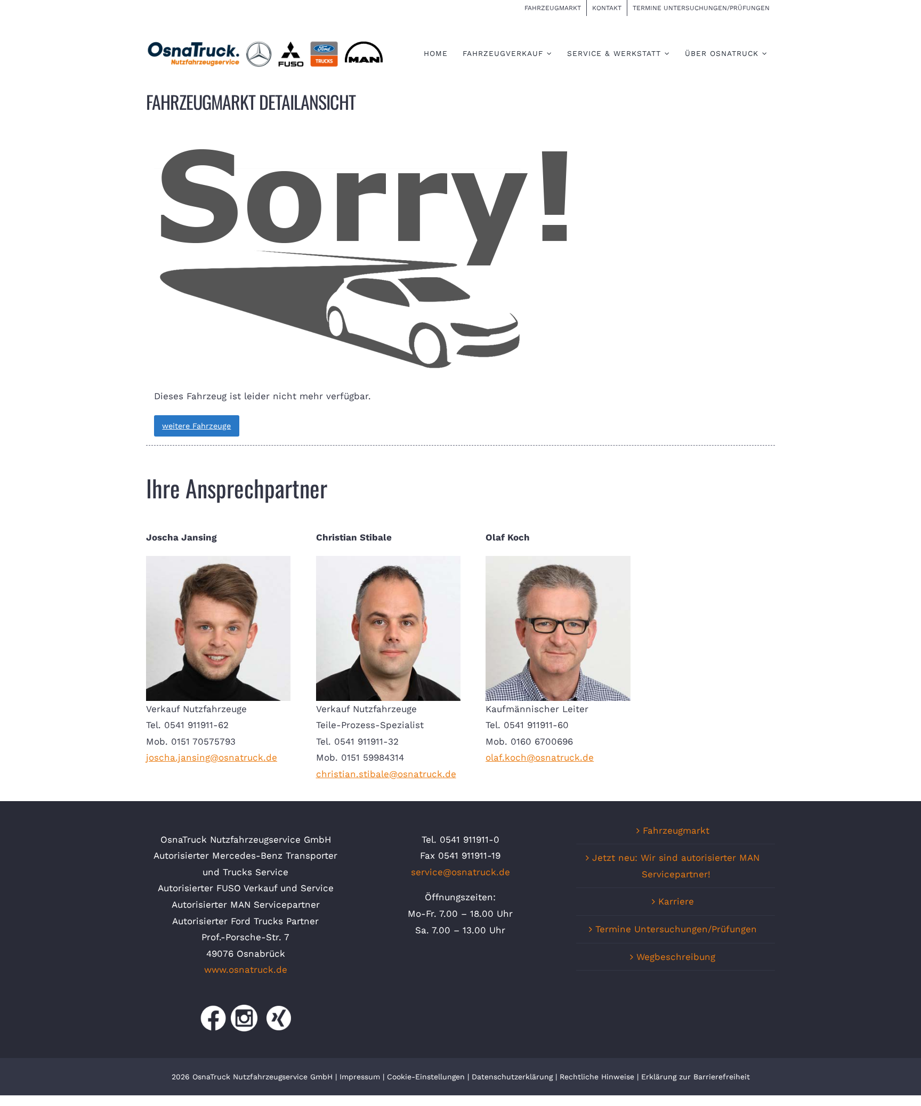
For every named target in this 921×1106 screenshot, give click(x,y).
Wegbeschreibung (675, 956)
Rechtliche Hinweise (597, 1076)
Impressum (360, 1076)
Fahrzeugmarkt (676, 830)
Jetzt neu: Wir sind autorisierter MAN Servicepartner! (676, 865)
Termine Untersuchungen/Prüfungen (676, 929)
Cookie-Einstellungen (427, 1076)
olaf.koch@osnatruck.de (540, 757)
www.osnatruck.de (245, 969)
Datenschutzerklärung (512, 1076)
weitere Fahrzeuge (196, 426)
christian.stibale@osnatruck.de (386, 774)
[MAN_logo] (364, 43)
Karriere (676, 901)
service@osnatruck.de (460, 872)
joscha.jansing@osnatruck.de (211, 757)
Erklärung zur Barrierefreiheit (695, 1076)
